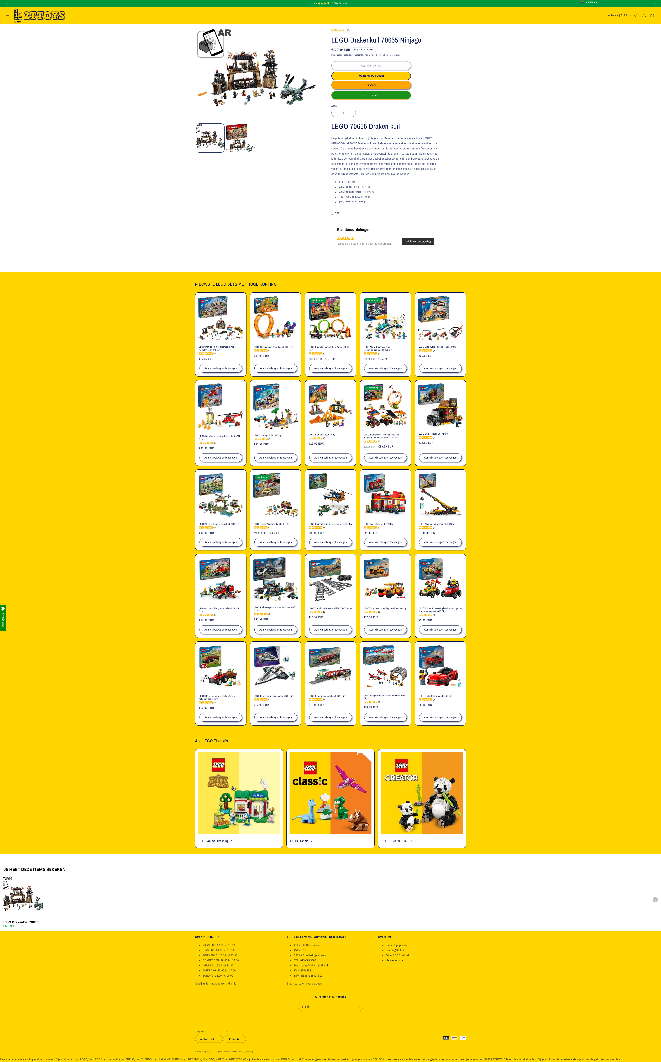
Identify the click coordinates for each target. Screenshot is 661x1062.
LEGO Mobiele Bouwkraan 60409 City (436, 523)
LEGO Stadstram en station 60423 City (327, 696)
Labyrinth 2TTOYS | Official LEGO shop (219, 1051)
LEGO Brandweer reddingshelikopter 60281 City (219, 438)
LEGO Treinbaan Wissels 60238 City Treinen (330, 608)
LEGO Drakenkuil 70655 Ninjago (21, 922)
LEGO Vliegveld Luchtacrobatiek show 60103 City (385, 697)
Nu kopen (371, 85)
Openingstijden (395, 950)
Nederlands (590, 2)
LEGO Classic (299, 841)
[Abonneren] (359, 1006)
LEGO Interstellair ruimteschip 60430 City (274, 696)
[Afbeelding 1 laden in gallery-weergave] (210, 138)
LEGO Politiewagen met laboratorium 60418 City (274, 609)
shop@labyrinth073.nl (315, 965)
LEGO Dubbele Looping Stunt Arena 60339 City (329, 349)
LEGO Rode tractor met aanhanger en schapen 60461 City (217, 698)
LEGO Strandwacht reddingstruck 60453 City (385, 608)
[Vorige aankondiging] (7, 3)
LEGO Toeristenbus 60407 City (378, 523)
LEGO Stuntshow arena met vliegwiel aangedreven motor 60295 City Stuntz (381, 436)
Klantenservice (394, 960)
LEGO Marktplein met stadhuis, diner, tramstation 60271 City (217, 349)
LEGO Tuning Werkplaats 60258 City (271, 523)
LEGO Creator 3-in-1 (395, 841)
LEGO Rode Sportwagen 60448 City (436, 696)
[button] (8, 15)
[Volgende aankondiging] (654, 3)
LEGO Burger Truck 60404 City (433, 433)
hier (235, 984)
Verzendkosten (362, 54)
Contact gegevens (396, 945)
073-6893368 (308, 960)
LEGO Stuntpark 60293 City (322, 434)
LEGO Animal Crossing (214, 841)
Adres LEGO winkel (397, 955)
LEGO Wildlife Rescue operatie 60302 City (219, 523)
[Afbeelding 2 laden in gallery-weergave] (240, 138)
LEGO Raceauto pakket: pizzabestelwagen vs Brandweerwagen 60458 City (440, 610)
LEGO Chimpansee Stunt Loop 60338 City (273, 347)
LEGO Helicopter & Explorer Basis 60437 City (330, 523)
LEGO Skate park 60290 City (267, 435)
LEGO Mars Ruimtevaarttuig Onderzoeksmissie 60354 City (378, 349)
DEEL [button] (338, 213)
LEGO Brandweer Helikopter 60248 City (437, 346)
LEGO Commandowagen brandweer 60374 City (219, 610)
